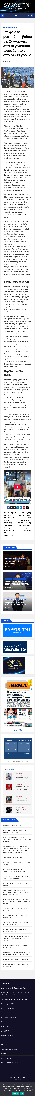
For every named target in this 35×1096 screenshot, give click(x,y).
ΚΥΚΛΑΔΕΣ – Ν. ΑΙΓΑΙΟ (9, 1017)
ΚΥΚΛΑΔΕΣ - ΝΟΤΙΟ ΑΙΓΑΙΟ (10, 27)
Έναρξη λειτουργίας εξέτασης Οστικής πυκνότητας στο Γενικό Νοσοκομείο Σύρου (16, 938)
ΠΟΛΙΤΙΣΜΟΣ (6, 1026)
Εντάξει (15, 1093)
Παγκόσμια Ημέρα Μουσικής (13, 562)
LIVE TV (4, 1044)
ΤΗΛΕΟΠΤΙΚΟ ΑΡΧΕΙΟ (9, 1049)
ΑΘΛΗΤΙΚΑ (5, 1031)
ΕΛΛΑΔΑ (4, 1022)
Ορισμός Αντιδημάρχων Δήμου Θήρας (16, 959)
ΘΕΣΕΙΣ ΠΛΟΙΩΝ (7, 1058)
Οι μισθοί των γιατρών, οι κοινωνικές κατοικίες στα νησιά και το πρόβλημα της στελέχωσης (17, 901)
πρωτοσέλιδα (17, 730)
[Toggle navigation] (15, 15)
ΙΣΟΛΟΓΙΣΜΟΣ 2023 (8, 1008)
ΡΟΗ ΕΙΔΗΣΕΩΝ (7, 1035)
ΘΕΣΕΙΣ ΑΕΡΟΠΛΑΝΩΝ (9, 1063)
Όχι (22, 1093)
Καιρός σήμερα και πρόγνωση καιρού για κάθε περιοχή (17, 761)
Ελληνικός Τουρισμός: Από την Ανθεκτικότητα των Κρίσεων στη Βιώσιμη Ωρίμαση (17, 839)
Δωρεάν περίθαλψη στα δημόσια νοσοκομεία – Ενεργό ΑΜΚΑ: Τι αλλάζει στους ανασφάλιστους (16, 892)
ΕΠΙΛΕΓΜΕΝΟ (8, 558)
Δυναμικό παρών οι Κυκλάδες (13, 857)
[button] (28, 15)
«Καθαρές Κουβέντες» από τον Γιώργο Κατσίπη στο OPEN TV (17, 583)
